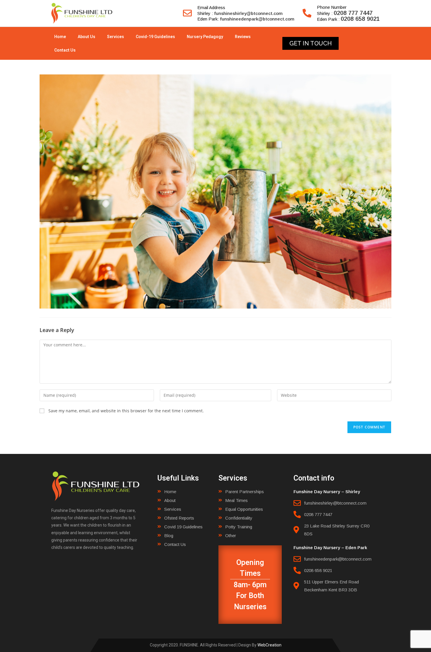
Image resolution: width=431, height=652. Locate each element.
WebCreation (269, 645)
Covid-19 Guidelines (155, 36)
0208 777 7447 (353, 13)
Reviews (243, 36)
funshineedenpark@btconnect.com (257, 18)
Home (60, 36)
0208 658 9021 (360, 19)
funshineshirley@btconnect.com (248, 13)
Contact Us (65, 50)
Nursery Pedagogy (205, 36)
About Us (86, 36)
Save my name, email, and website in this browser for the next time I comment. (126, 410)
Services (115, 36)
